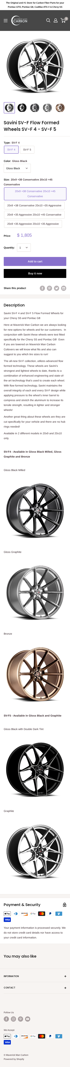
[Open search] (48, 20)
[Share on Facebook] (42, 288)
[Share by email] (63, 288)
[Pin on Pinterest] (49, 288)
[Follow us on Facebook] (6, 1019)
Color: (15, 160)
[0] (63, 20)
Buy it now (35, 273)
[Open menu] (5, 20)
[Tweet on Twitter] (56, 288)
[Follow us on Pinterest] (20, 1019)
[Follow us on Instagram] (13, 1019)
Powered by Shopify (14, 1059)
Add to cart (35, 261)
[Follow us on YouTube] (27, 1019)
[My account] (55, 20)
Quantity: (9, 247)
